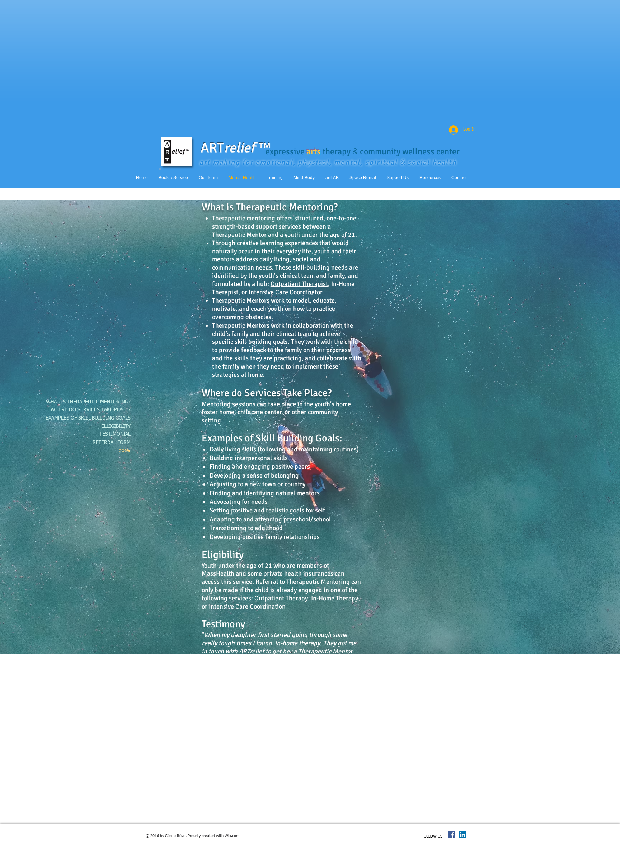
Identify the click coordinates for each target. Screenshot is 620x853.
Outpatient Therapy (281, 598)
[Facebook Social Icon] (451, 834)
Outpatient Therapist (299, 284)
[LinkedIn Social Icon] (462, 834)
